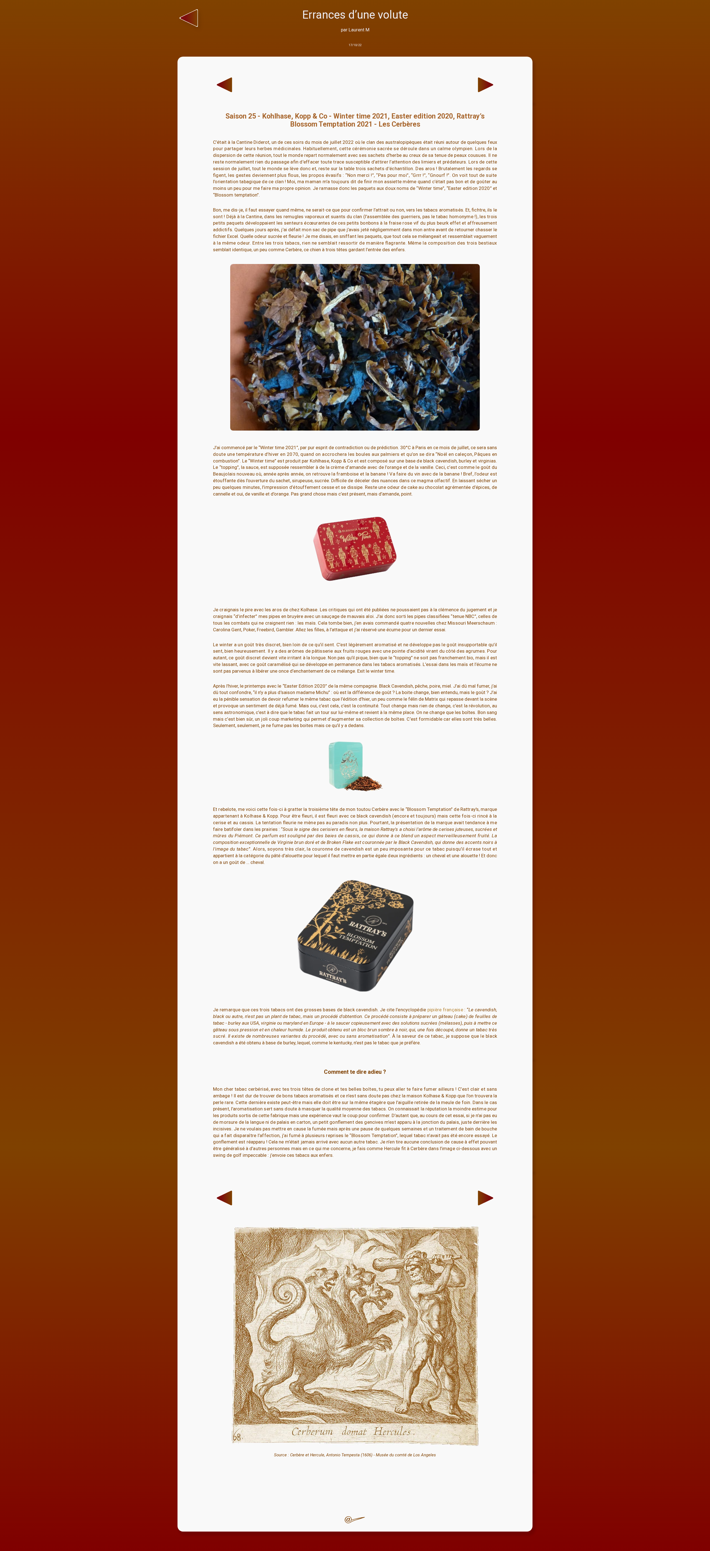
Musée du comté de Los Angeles (406, 1454)
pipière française (445, 1009)
